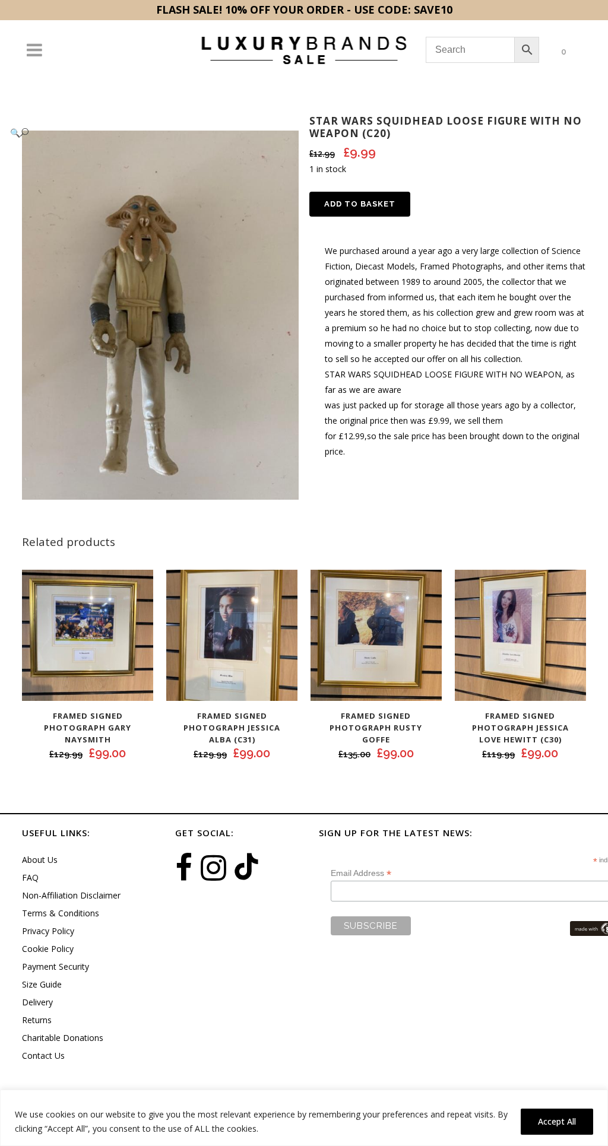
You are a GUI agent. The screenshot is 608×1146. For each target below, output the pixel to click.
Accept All (557, 1121)
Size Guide (42, 984)
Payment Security (55, 966)
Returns (37, 1020)
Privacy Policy (48, 931)
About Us (40, 859)
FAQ (30, 877)
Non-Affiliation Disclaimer (71, 895)
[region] (304, 1118)
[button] (148, 133)
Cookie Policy (48, 948)
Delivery (37, 1002)
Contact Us (43, 1055)
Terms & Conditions (60, 913)
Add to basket (359, 203)
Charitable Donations (62, 1037)
